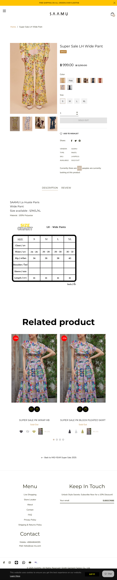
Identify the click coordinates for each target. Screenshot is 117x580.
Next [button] (54, 123)
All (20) (47, 432)
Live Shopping (30, 494)
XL (84, 101)
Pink (71, 80)
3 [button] (60, 439)
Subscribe (108, 500)
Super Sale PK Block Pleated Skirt (82, 420)
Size (61, 95)
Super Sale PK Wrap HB (34, 420)
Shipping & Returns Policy (30, 524)
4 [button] (63, 439)
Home (13, 26)
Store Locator (30, 499)
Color (62, 74)
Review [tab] (66, 187)
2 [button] (57, 439)
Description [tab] (50, 187)
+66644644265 (33, 542)
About (30, 504)
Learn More (15, 576)
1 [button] (54, 439)
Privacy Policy (30, 519)
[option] (34, 387)
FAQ (30, 514)
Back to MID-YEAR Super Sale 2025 (60, 457)
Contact (30, 509)
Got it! (92, 574)
